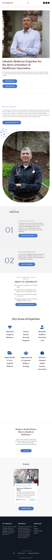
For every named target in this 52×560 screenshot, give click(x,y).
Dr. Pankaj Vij (7, 3)
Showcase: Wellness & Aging (24, 489)
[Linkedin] (49, 3)
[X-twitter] (46, 3)
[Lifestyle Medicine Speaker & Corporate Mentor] (26, 477)
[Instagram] (44, 3)
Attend (32, 500)
